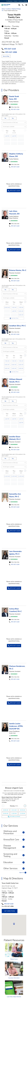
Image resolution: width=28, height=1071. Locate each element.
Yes (13, 118)
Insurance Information (14, 978)
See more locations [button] (15, 816)
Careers (20, 1)
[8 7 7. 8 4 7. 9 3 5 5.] (22, 5)
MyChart (25, 1)
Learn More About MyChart (14, 997)
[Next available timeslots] (25, 806)
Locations (8, 9)
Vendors (15, 1)
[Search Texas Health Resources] (19, 5)
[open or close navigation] (26, 5)
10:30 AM (22, 810)
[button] (6, 5)
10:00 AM (5, 810)
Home (3, 9)
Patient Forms (14, 959)
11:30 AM (22, 813)
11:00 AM (14, 813)
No (5, 118)
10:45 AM (5, 813)
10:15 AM (14, 810)
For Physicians (9, 1)
